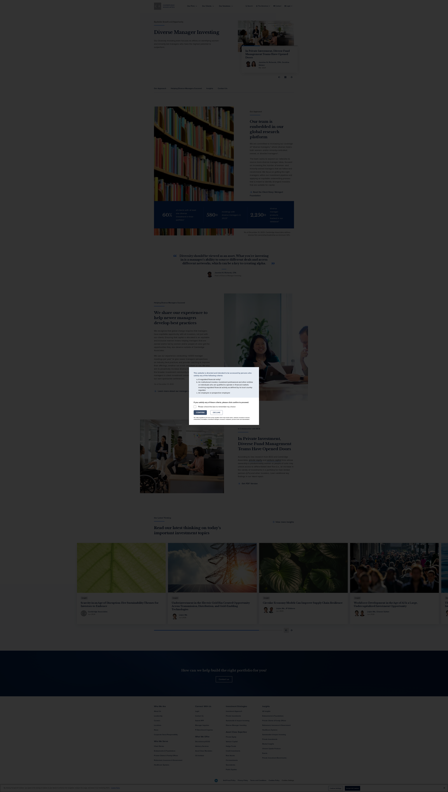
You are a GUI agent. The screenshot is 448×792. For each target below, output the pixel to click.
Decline (216, 412)
